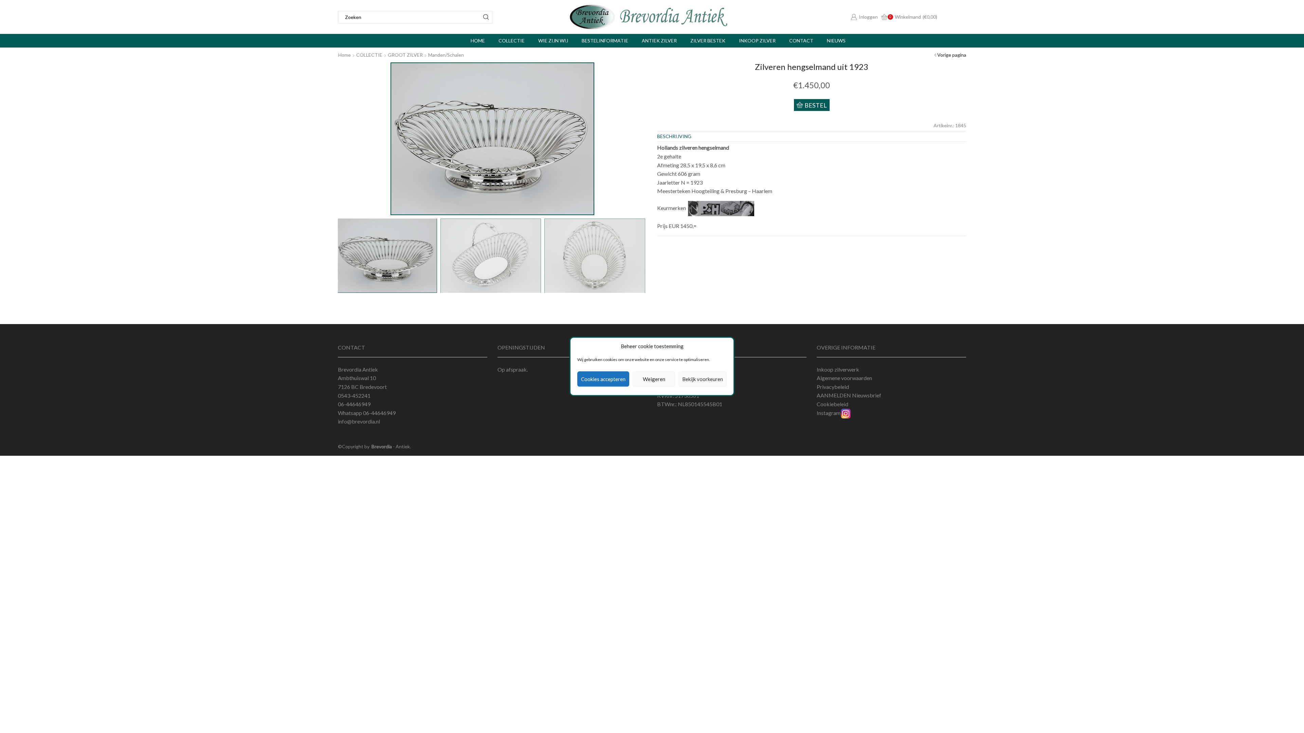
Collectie (512, 40)
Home (478, 40)
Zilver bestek (707, 40)
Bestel (815, 105)
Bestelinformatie (605, 40)
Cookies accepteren (603, 379)
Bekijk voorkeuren (702, 379)
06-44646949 (379, 413)
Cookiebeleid (832, 404)
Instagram (828, 413)
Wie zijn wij (553, 40)
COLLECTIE (369, 55)
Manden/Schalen (446, 55)
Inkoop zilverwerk (838, 369)
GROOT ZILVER (405, 55)
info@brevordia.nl (359, 421)
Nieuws (836, 40)
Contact (801, 40)
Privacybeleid (833, 386)
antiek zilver (659, 40)
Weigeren (654, 379)
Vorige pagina (951, 55)
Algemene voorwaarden (844, 378)
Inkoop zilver (757, 40)
